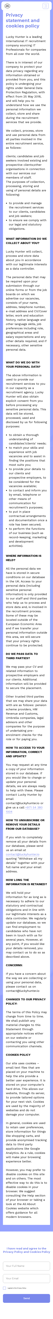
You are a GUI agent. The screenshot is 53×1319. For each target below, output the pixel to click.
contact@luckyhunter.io (22, 854)
